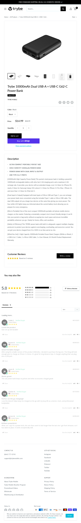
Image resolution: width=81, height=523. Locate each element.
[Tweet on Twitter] (68, 102)
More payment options (23, 146)
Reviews (5, 305)
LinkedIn (47, 461)
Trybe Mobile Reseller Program (15, 485)
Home (6, 17)
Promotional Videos (11, 488)
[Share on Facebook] (60, 102)
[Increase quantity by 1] (29, 128)
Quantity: (10, 128)
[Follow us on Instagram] (13, 510)
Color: (11, 110)
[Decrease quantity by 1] (17, 128)
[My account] (71, 9)
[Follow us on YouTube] (21, 510)
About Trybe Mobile (11, 481)
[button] (75, 334)
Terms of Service (50, 491)
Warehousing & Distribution (14, 495)
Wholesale (8, 491)
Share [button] (6, 334)
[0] (75, 9)
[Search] (63, 8)
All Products (13, 17)
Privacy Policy (49, 481)
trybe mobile (12, 99)
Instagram (47, 454)
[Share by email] (72, 102)
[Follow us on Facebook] (5, 510)
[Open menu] (5, 9)
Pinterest (47, 464)
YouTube (47, 471)
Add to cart (14, 136)
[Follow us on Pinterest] (17, 510)
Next (73, 17)
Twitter (46, 467)
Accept (70, 516)
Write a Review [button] (72, 288)
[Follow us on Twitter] (9, 510)
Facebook (47, 457)
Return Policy (48, 485)
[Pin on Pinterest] (64, 102)
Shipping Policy (49, 488)
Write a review (65, 256)
